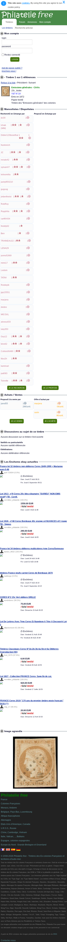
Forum (22, 22)
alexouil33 (6, 322)
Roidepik (5, 285)
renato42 (5, 160)
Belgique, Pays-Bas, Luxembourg (16, 812)
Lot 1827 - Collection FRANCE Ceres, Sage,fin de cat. (26, 676)
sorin (36, 412)
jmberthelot (6, 196)
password (6, 46)
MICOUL (5, 314)
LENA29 (5, 248)
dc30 (3, 118)
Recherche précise (24, 28)
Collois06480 (7, 351)
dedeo (4, 307)
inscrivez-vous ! (9, 71)
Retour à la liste (8, 83)
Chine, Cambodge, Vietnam (14, 832)
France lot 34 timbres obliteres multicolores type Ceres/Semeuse (32, 548)
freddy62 (5, 226)
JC (2, 152)
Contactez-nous (8, 940)
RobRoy (5, 204)
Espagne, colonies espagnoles (15, 840)
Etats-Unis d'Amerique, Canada (15, 824)
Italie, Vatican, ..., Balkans (12, 836)
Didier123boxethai (9, 135)
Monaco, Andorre (9, 808)
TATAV (4, 277)
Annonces (32, 22)
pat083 (4, 373)
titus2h (4, 358)
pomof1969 (6, 255)
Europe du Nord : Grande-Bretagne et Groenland (23, 845)
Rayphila (5, 211)
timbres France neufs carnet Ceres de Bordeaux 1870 (26, 573)
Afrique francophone (10, 816)
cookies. (26, 3)
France (4, 799)
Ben (3, 233)
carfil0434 (5, 219)
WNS (55, 934)
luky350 (4, 329)
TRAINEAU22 (7, 241)
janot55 (4, 403)
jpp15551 (5, 292)
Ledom (4, 270)
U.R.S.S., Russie (8, 828)
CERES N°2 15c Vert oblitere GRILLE (18, 597)
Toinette (4, 381)
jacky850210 (7, 182)
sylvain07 (5, 167)
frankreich (5, 145)
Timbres (9, 22)
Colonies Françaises (10, 803)
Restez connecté (12, 55)
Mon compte (45, 22)
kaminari (5, 366)
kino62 (4, 344)
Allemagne (6, 820)
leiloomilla (5, 174)
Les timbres (7, 28)
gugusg (4, 189)
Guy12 (4, 336)
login (4, 38)
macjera (4, 300)
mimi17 (4, 263)
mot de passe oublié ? (12, 68)
